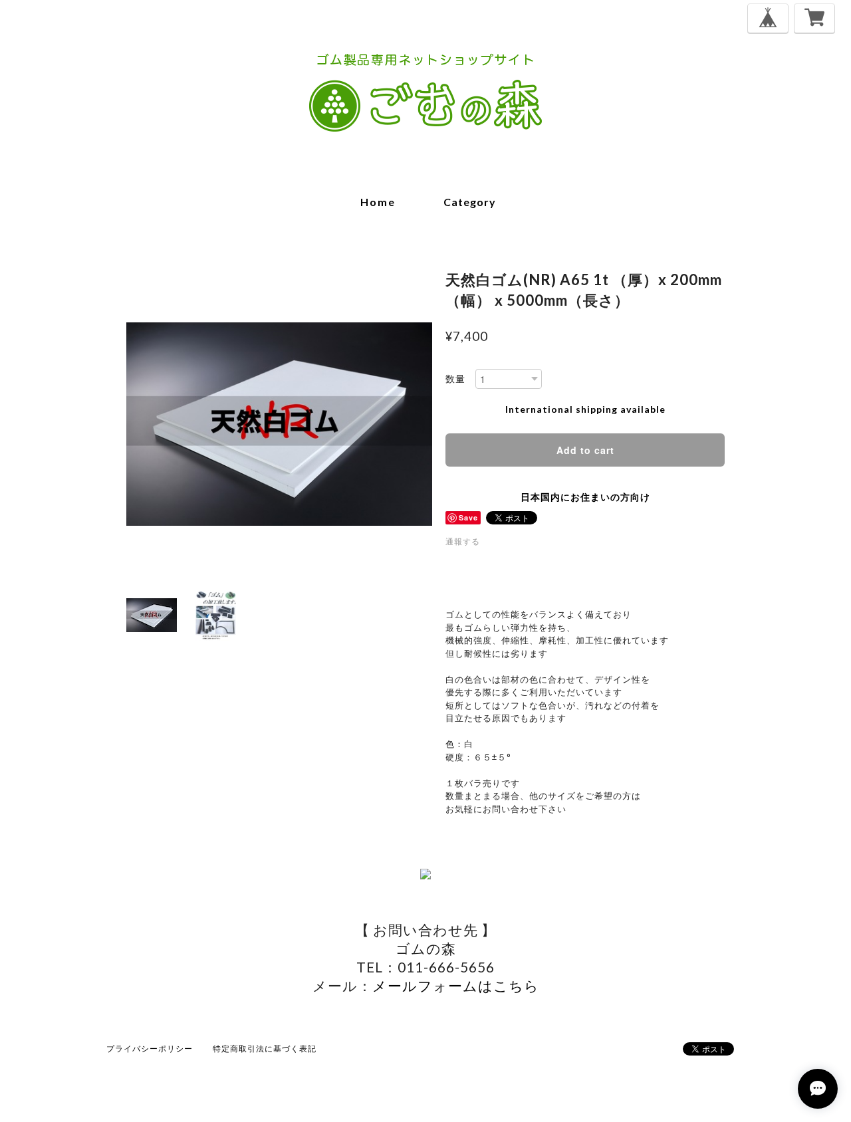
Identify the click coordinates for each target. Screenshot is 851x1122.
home (378, 201)
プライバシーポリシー (149, 1049)
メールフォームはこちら (455, 985)
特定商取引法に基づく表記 (264, 1049)
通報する (462, 541)
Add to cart (585, 450)
